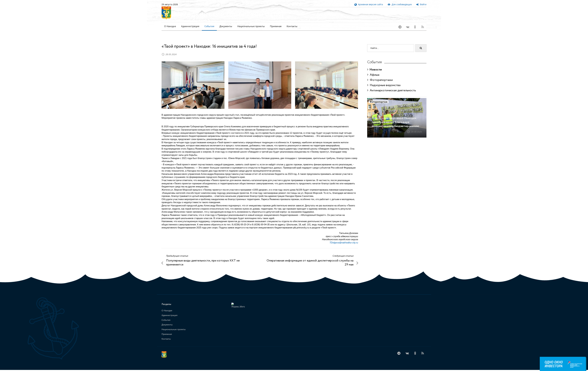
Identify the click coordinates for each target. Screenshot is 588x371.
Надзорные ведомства (384, 81)
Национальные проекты (251, 26)
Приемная (275, 26)
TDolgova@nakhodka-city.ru (344, 238)
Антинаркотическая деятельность (392, 86)
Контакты (292, 26)
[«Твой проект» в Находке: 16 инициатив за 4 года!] (193, 81)
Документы (225, 26)
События (209, 26)
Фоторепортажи (380, 76)
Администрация (190, 26)
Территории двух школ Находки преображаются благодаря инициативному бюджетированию (395, 118)
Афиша (373, 71)
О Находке (170, 26)
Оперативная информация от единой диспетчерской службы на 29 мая (310, 258)
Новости (375, 65)
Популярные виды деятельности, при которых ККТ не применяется (203, 258)
